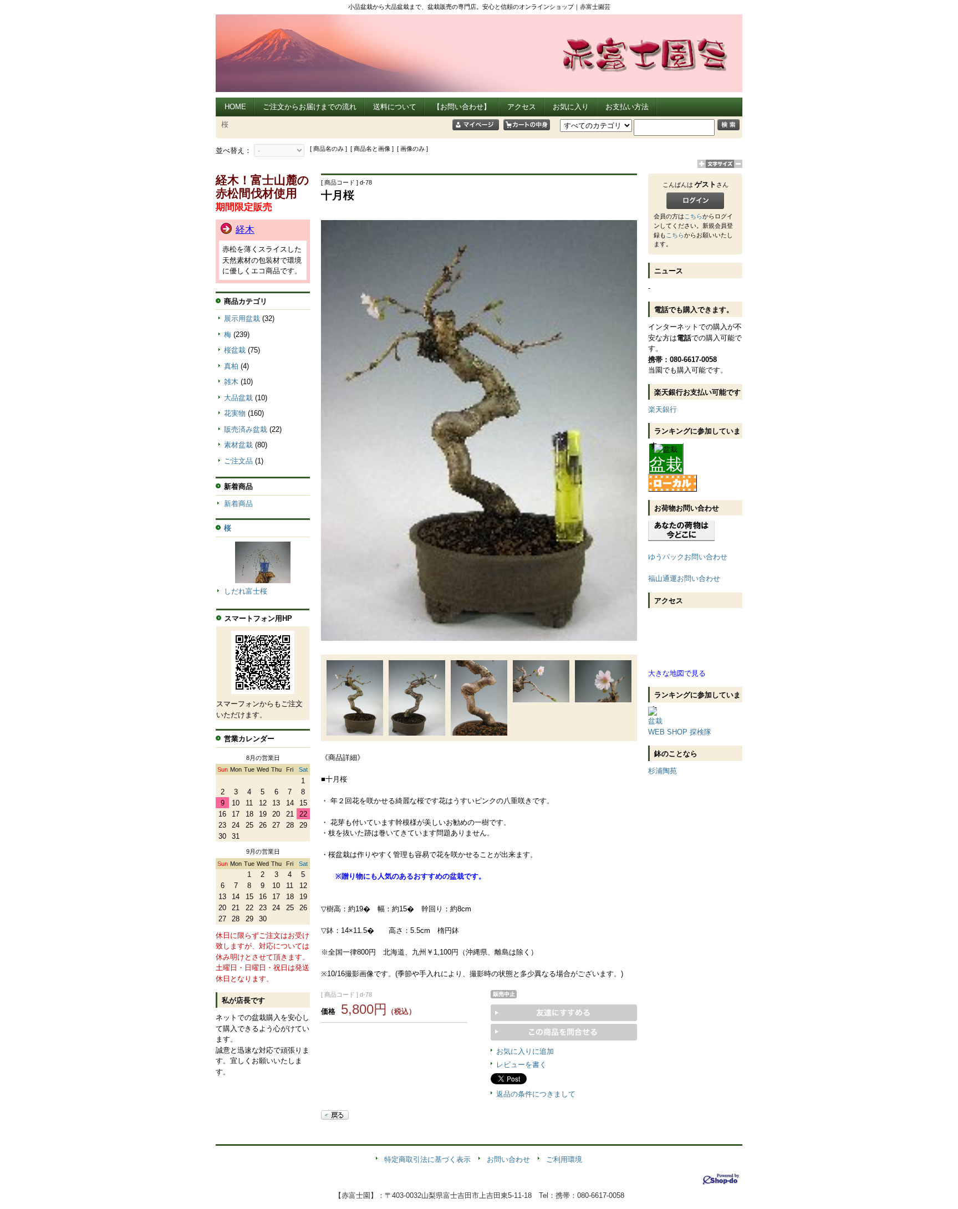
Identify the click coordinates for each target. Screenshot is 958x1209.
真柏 (231, 366)
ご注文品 (238, 461)
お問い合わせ (508, 1159)
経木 (245, 230)
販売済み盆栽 (245, 429)
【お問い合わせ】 (462, 107)
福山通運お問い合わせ (684, 578)
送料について (394, 107)
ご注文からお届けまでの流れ (309, 107)
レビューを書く (521, 1064)
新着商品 (238, 503)
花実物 (235, 413)
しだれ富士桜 (245, 591)
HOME (235, 107)
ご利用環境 (564, 1159)
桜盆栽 (235, 350)
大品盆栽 (238, 398)
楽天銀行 (662, 409)
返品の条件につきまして (535, 1094)
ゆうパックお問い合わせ (687, 557)
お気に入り (571, 107)
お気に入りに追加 (525, 1051)
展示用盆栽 (242, 318)
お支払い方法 (627, 107)
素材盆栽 (238, 445)
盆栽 (665, 464)
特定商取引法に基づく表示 (427, 1159)
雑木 (231, 382)
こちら (693, 216)
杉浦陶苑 (662, 771)
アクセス (521, 107)
